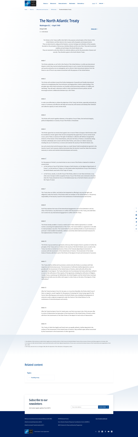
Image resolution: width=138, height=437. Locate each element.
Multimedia (72, 3)
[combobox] (101, 3)
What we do (53, 3)
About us (45, 3)
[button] (101, 3)
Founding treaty (35, 377)
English (94, 29)
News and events (63, 3)
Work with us (80, 3)
